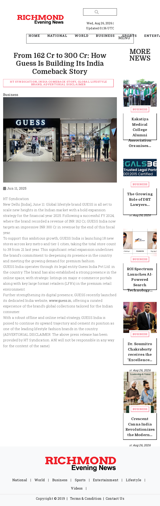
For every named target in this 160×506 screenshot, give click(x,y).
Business (139, 109)
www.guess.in (60, 300)
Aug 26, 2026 (142, 215)
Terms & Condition (85, 498)
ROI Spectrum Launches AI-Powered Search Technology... (140, 279)
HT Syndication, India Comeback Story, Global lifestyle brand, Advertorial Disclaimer (58, 83)
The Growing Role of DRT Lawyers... (140, 199)
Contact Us (115, 498)
